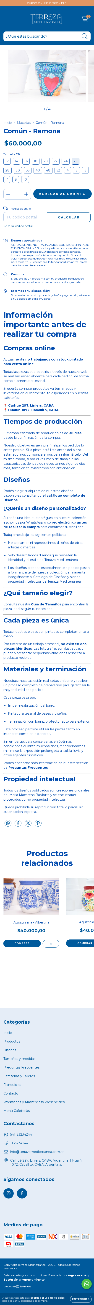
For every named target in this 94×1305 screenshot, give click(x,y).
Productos (11, 1041)
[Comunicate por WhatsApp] (86, 1284)
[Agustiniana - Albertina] (51, 944)
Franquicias (12, 1085)
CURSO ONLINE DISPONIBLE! (47, 3)
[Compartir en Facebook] (18, 825)
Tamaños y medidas (19, 1059)
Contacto (10, 1093)
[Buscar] (84, 36)
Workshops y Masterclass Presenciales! (34, 1102)
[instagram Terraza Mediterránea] (8, 1193)
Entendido (81, 1299)
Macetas (24, 123)
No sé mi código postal (18, 226)
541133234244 (21, 1134)
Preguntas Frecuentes (21, 1067)
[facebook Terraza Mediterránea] (22, 1193)
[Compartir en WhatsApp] (8, 823)
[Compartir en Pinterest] (38, 825)
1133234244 (19, 1143)
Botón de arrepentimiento (24, 1279)
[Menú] (8, 19)
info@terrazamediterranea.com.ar (37, 1152)
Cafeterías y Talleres (19, 1076)
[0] (84, 20)
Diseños (9, 1050)
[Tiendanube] (17, 1287)
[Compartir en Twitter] (28, 825)
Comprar (22, 943)
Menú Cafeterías (16, 1111)
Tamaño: (11, 154)
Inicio (7, 123)
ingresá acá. (77, 1275)
